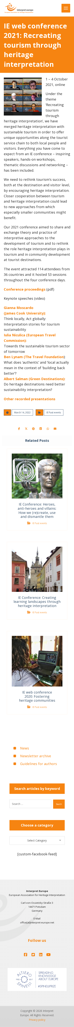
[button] (19, 428)
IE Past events (53, 412)
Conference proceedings (24, 289)
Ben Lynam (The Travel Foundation (34, 357)
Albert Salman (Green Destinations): (34, 379)
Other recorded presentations (29, 399)
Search (59, 804)
